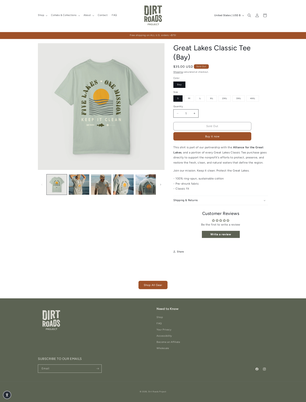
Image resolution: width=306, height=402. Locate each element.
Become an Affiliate (168, 342)
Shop (160, 317)
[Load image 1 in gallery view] (57, 184)
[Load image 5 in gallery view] (145, 184)
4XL (254, 98)
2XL (226, 98)
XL (213, 98)
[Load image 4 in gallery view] (123, 184)
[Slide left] (42, 185)
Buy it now (212, 136)
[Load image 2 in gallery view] (79, 184)
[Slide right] (161, 185)
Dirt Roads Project (157, 391)
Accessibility (164, 335)
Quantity (178, 106)
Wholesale (163, 348)
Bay (181, 84)
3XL (240, 98)
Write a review (220, 234)
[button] (42, 15)
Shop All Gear (153, 285)
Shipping (178, 72)
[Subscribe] (97, 368)
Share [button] (180, 251)
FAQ (159, 323)
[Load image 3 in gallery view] (101, 184)
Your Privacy (164, 329)
